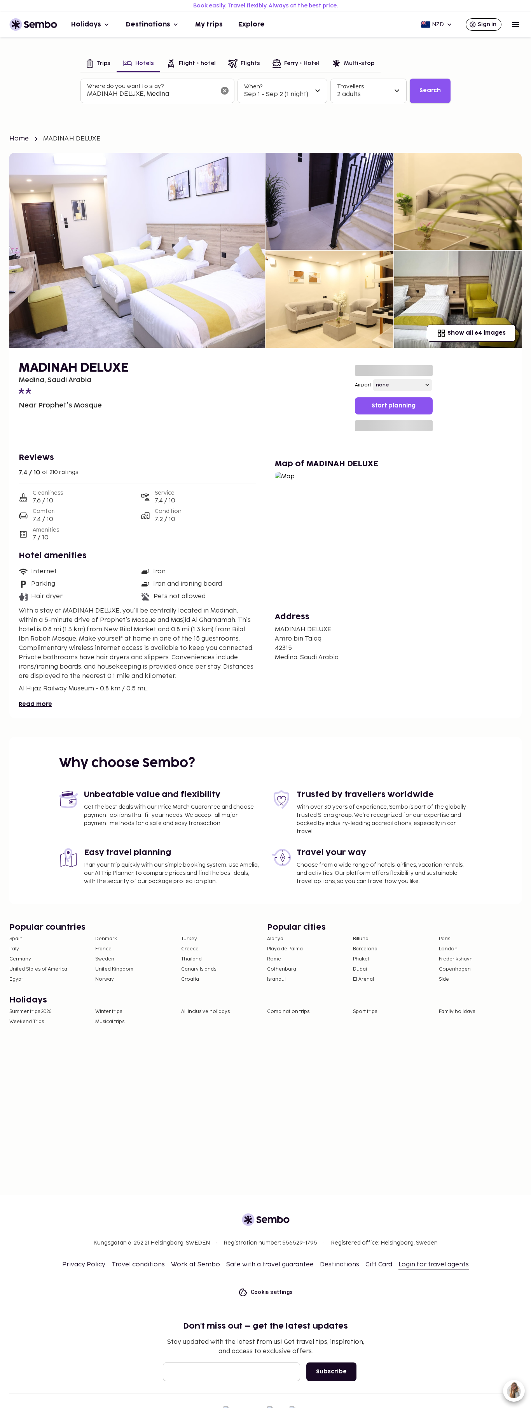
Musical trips (109, 1022)
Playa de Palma (285, 949)
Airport (363, 385)
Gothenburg (281, 969)
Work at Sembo (195, 1264)
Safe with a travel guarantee (270, 1264)
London (448, 949)
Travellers (350, 86)
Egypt (16, 979)
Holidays (86, 24)
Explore (251, 24)
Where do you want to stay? (125, 86)
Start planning (394, 405)
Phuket (361, 959)
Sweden (104, 959)
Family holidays (457, 1012)
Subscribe (331, 1371)
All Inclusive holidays (205, 1012)
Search (430, 90)
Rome (274, 959)
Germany (20, 959)
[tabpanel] (265, 91)
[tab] (98, 64)
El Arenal (363, 979)
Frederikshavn (456, 959)
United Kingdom (114, 969)
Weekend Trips (26, 1022)
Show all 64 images (476, 332)
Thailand (191, 959)
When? (253, 86)
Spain (16, 939)
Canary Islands (198, 969)
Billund (361, 939)
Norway (104, 979)
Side (444, 979)
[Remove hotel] (224, 90)
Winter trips (108, 1012)
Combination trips (288, 1012)
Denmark (106, 939)
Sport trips (365, 1012)
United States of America (38, 969)
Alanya (275, 939)
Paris (444, 939)
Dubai (360, 969)
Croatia (190, 979)
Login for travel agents (433, 1264)
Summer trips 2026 (30, 1012)
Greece (190, 949)
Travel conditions (138, 1264)
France (103, 949)
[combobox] (151, 94)
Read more (35, 704)
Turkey (189, 939)
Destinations (148, 24)
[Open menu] (515, 24)
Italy (14, 949)
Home (19, 138)
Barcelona (365, 949)
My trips (209, 24)
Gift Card (378, 1264)
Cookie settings (272, 1292)
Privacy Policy (83, 1264)
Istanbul (276, 979)
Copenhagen (455, 969)
